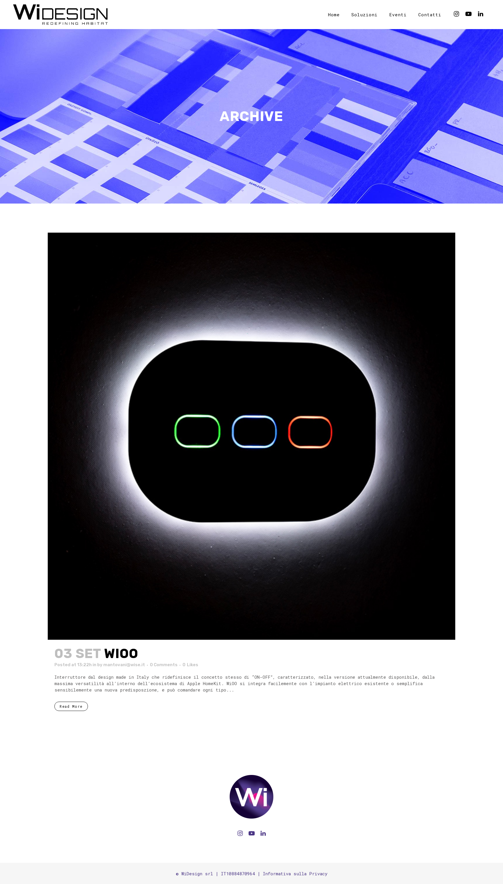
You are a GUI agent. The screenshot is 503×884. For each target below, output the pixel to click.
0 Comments (164, 664)
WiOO (121, 653)
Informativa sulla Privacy (295, 873)
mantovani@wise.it (124, 664)
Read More (71, 706)
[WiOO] (251, 436)
